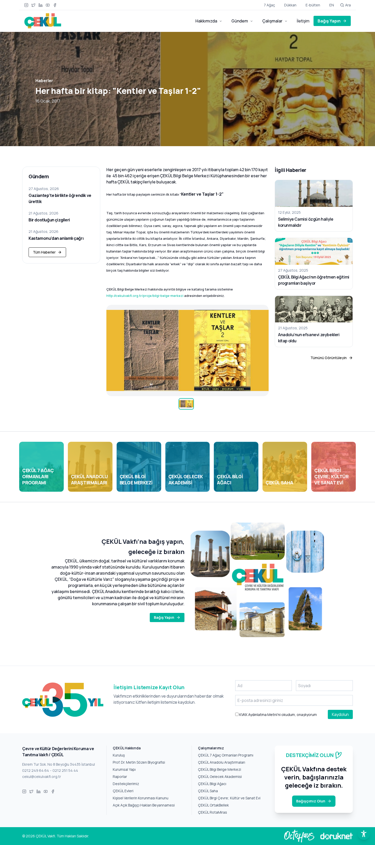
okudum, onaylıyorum (278, 714)
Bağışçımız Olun (310, 801)
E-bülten (313, 5)
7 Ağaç (269, 5)
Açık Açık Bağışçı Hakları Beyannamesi (144, 805)
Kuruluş (119, 755)
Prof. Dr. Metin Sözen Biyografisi (139, 762)
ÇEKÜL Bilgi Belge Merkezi (219, 769)
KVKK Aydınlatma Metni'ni (260, 714)
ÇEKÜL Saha (208, 790)
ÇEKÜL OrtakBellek (213, 805)
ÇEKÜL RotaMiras (212, 812)
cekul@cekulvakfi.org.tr (41, 776)
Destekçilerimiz (126, 783)
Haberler (44, 80)
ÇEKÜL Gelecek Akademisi (220, 776)
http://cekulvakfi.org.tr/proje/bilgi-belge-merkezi (144, 295)
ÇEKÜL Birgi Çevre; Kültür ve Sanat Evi (229, 798)
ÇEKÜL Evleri (123, 790)
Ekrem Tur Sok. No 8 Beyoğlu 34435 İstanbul (58, 764)
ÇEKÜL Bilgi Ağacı (212, 783)
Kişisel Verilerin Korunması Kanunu (140, 798)
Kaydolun (340, 714)
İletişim (303, 21)
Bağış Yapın (329, 21)
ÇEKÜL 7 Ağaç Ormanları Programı (225, 755)
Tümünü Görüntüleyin (328, 357)
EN (331, 5)
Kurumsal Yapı (124, 769)
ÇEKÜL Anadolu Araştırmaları (221, 762)
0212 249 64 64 (35, 770)
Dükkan (290, 5)
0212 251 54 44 (65, 770)
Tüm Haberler (44, 252)
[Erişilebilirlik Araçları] (364, 834)
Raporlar (120, 776)
